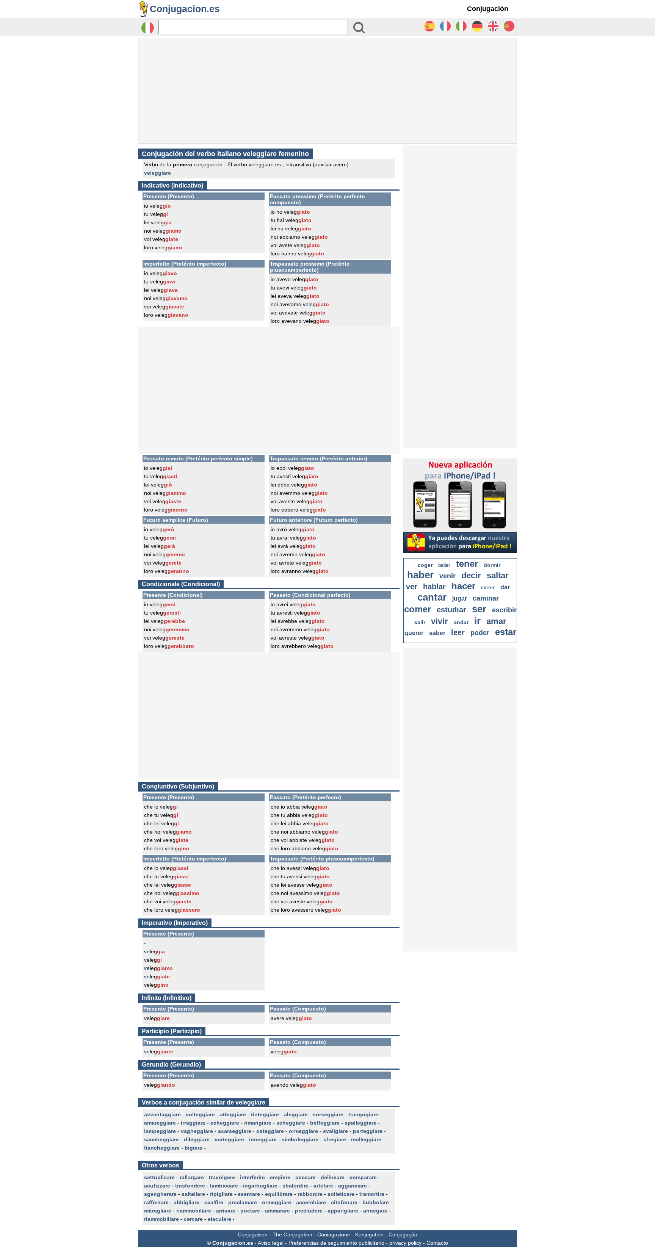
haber (420, 574)
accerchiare (311, 1202)
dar (505, 587)
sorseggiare (328, 1114)
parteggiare (367, 1131)
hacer (463, 586)
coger (425, 565)
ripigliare (221, 1194)
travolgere (222, 1177)
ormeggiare (303, 1131)
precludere (309, 1211)
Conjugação (403, 1234)
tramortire (371, 1194)
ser (479, 609)
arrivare (225, 1211)
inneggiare (263, 1139)
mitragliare (157, 1211)
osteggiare (270, 1131)
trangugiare (363, 1114)
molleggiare (366, 1139)
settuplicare (159, 1177)
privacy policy (405, 1243)
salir (419, 622)
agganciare (352, 1186)
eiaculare (219, 1219)
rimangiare (257, 1123)
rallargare (192, 1177)
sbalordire (295, 1186)
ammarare (277, 1211)
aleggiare (296, 1114)
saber (437, 633)
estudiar (451, 610)
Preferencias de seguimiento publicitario (336, 1243)
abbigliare (186, 1202)
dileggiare (197, 1139)
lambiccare (224, 1186)
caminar (486, 598)
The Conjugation (292, 1234)
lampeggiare (160, 1131)
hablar (434, 586)
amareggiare (160, 1123)
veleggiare (157, 173)
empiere (280, 1177)
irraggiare (193, 1123)
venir (447, 576)
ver (411, 586)
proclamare (242, 1202)
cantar (432, 597)
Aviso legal (271, 1243)
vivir (439, 621)
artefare (323, 1186)
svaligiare (335, 1131)
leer (458, 632)
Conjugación (487, 9)
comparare (363, 1177)
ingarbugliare (260, 1186)
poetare (250, 1211)
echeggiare (224, 1123)
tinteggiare (265, 1114)
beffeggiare (325, 1123)
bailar (444, 565)
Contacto (437, 1243)
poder (479, 633)
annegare (375, 1211)
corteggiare (229, 1139)
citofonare (344, 1202)
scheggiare (290, 1123)
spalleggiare (360, 1123)
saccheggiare (161, 1139)
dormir (492, 565)
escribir (504, 610)
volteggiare (200, 1114)
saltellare (193, 1194)
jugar (459, 598)
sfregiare (334, 1139)
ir (477, 620)
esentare (249, 1194)
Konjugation (369, 1234)
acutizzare (157, 1186)
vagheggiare (197, 1131)
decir (471, 575)
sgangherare (160, 1194)
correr (488, 587)
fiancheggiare (162, 1148)
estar (505, 632)
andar (461, 622)
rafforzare (156, 1202)
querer (413, 633)
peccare (305, 1177)
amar (496, 621)
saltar (498, 575)
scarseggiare (234, 1131)
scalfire (213, 1202)
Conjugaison (253, 1234)
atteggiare (233, 1114)
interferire (252, 1177)
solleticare (341, 1194)
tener (467, 564)
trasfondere (190, 1186)
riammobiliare (193, 1211)
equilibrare (279, 1194)
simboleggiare (300, 1139)
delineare (333, 1177)
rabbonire (310, 1194)
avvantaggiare (162, 1114)
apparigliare (343, 1211)
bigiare (193, 1148)
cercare (193, 1219)
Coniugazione (333, 1234)
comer (417, 609)
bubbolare (375, 1202)
